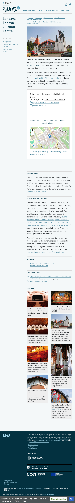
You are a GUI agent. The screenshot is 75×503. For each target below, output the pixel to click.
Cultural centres (43, 22)
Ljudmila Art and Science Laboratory (39, 442)
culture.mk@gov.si (48, 494)
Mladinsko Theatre (39, 225)
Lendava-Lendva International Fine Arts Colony (45, 252)
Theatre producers (33, 24)
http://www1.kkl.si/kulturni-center (45, 103)
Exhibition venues (56, 22)
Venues (31, 18)
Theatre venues (60, 18)
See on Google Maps (59, 152)
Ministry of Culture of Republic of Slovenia (29, 488)
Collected (42, 10)
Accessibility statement (10, 482)
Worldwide (52, 10)
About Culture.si (33, 445)
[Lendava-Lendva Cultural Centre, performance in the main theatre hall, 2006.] (61, 298)
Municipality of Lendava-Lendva (46, 78)
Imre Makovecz (33, 65)
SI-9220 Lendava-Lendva (55, 100)
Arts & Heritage (29, 10)
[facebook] (31, 114)
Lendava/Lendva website (39, 282)
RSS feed (6, 484)
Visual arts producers (35, 20)
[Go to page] (70, 4)
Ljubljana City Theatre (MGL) (59, 225)
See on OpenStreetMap (40, 152)
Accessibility (66, 4)
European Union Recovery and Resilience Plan (48, 440)
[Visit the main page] (11, 6)
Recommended (65, 10)
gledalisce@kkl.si (39, 105)
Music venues (48, 18)
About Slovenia (32, 448)
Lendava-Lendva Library (36, 192)
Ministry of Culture (57, 409)
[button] (58, 499)
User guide (31, 446)
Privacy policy (8, 481)
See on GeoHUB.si (38, 154)
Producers (39, 18)
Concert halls (32, 22)
